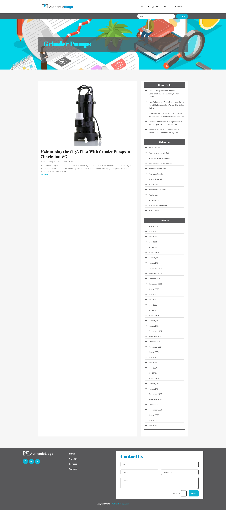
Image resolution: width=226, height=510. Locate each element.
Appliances (153, 195)
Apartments (153, 184)
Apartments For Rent (157, 189)
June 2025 (153, 300)
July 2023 (152, 420)
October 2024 (154, 341)
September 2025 (155, 284)
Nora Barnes (47, 162)
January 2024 (154, 389)
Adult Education (155, 148)
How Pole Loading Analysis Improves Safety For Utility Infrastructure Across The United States (166, 105)
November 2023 (155, 399)
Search (182, 16)
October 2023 (154, 404)
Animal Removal (155, 179)
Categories (153, 7)
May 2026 (153, 242)
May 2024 (153, 368)
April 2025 (153, 310)
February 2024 (155, 383)
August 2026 (154, 226)
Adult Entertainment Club (159, 153)
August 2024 (154, 352)
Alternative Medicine (157, 168)
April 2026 (153, 247)
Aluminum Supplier (156, 174)
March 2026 (154, 252)
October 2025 (154, 278)
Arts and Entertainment (158, 205)
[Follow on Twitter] (31, 461)
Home (140, 7)
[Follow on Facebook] (25, 461)
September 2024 (155, 347)
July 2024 (152, 357)
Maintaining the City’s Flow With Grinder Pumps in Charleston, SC (85, 154)
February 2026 (155, 258)
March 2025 (154, 315)
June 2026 (153, 236)
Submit (194, 493)
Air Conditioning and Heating (160, 163)
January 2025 (154, 326)
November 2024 (155, 336)
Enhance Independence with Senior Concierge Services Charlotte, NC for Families (164, 94)
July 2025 (152, 294)
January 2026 (154, 263)
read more (44, 174)
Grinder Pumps (68, 162)
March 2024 (154, 378)
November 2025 (155, 273)
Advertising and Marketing (159, 158)
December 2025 (155, 268)
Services (166, 7)
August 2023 (154, 415)
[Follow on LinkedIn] (37, 461)
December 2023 (155, 394)
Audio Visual (154, 210)
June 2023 (153, 425)
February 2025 (155, 320)
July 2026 (152, 231)
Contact (178, 7)
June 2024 (153, 362)
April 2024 (153, 373)
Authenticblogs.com (120, 504)
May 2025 (153, 305)
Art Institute (154, 200)
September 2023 (155, 410)
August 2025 (154, 289)
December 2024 (155, 331)
